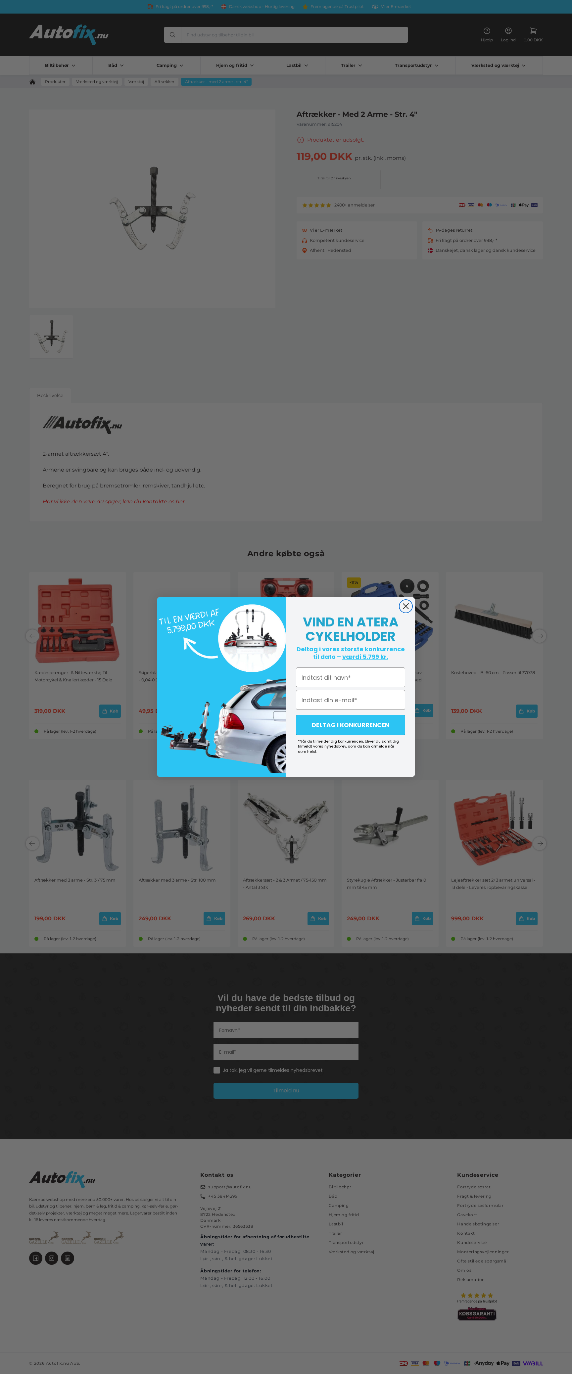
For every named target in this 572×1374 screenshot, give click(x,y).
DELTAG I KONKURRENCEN (350, 725)
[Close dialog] (405, 606)
